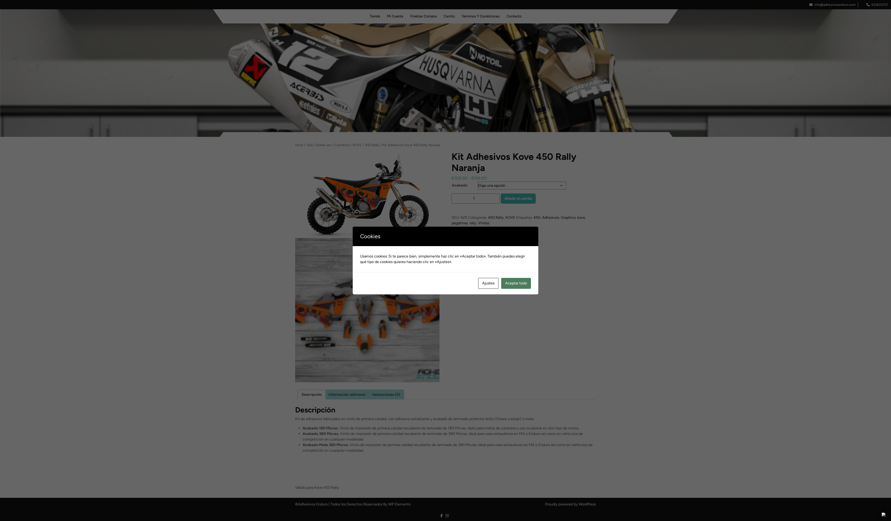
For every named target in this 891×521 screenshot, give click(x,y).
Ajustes (488, 283)
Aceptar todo (516, 283)
